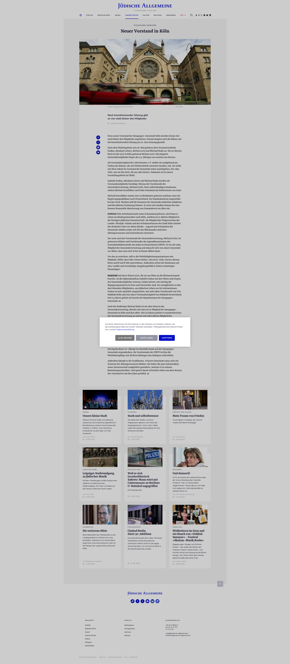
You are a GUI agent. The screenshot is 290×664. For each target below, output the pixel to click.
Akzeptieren (167, 338)
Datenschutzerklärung (125, 329)
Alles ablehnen (125, 338)
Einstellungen (146, 338)
